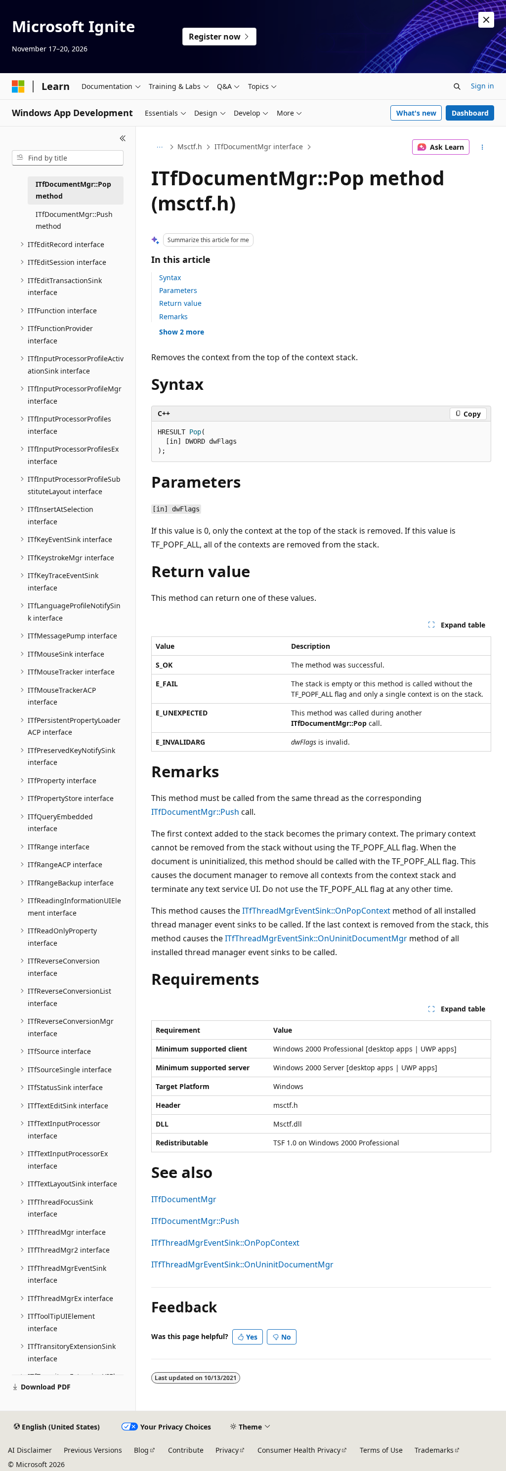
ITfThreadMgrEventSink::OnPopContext (316, 910)
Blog (141, 1450)
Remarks (173, 316)
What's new (416, 113)
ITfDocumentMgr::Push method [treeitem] (74, 220)
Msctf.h (189, 146)
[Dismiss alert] (486, 20)
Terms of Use (381, 1450)
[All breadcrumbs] (160, 147)
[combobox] (68, 158)
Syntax (170, 277)
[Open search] (457, 86)
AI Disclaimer (30, 1450)
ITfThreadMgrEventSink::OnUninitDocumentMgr (316, 938)
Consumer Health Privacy (298, 1450)
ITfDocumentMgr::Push (195, 811)
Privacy (227, 1450)
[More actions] (482, 147)
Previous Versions (93, 1450)
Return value (180, 303)
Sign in (482, 85)
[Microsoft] (18, 86)
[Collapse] (122, 138)
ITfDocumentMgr (183, 1199)
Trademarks (434, 1450)
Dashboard (470, 113)
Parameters (178, 290)
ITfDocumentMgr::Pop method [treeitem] (73, 190)
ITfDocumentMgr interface (258, 146)
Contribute (186, 1450)
